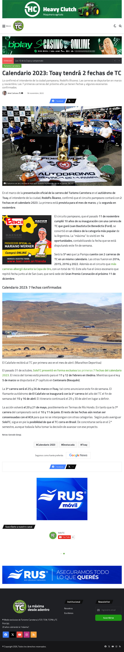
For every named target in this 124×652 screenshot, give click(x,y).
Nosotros (68, 608)
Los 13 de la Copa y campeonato (29, 57)
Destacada (69, 444)
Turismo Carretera (12, 65)
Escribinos (68, 613)
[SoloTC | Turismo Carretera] (27, 25)
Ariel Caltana (13, 93)
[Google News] (78, 455)
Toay (84, 444)
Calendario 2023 (46, 444)
